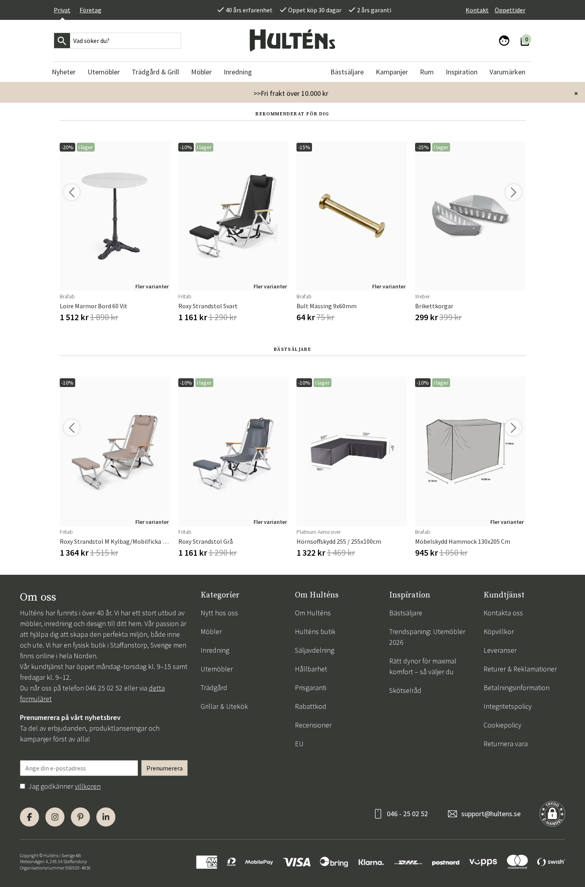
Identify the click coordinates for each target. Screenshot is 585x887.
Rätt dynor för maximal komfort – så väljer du (422, 666)
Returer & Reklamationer (520, 668)
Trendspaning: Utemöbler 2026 (427, 637)
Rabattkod (310, 706)
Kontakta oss (503, 612)
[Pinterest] (80, 817)
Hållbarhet (311, 668)
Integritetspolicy (508, 706)
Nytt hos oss (219, 612)
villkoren (88, 786)
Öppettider (510, 10)
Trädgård (214, 687)
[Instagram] (54, 817)
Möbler (211, 631)
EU (299, 743)
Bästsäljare (405, 612)
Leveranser (500, 650)
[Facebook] (29, 817)
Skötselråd (405, 690)
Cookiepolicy (502, 724)
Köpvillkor (499, 631)
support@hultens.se (491, 813)
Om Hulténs (313, 612)
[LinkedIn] (105, 817)
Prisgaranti (310, 687)
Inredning (215, 650)
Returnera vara (506, 743)
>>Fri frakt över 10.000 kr (291, 93)
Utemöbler (217, 668)
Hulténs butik (315, 631)
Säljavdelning (314, 650)
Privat (62, 10)
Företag (90, 10)
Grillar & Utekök (224, 706)
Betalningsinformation (517, 687)
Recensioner (313, 724)
